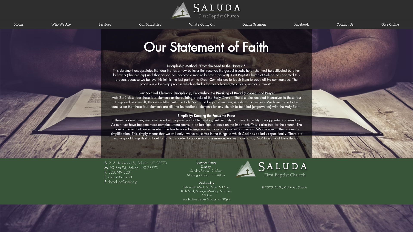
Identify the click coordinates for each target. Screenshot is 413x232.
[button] (61, 24)
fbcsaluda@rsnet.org (122, 181)
